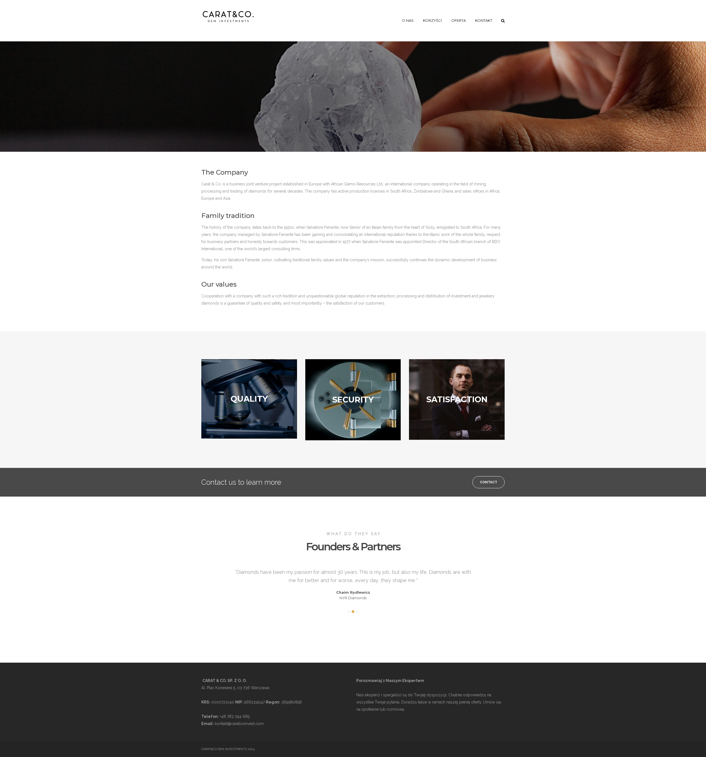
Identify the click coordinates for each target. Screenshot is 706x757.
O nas (408, 20)
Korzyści (432, 20)
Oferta (458, 20)
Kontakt (483, 20)
